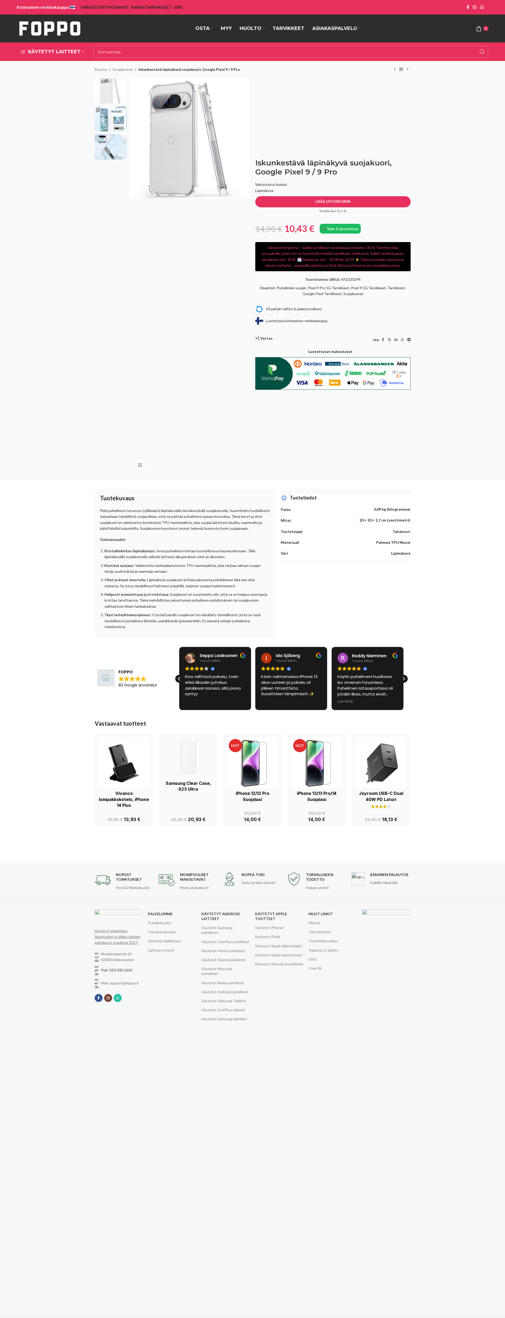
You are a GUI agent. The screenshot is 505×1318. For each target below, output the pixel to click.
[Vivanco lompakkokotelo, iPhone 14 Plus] (124, 762)
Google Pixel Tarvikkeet (322, 293)
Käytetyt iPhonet (269, 927)
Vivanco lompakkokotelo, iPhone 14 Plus (124, 799)
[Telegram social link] (409, 339)
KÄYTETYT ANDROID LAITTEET (220, 916)
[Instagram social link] (474, 7)
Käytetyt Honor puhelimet (223, 950)
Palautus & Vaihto (323, 950)
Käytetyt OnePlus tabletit (223, 1010)
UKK (313, 959)
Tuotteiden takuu (323, 941)
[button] (404, 679)
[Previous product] (395, 69)
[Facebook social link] (468, 7)
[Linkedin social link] (396, 339)
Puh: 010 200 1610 (116, 970)
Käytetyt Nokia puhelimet (222, 982)
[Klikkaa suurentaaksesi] (140, 465)
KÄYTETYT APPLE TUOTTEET (271, 916)
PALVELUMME (160, 914)
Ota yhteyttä (320, 932)
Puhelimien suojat (291, 288)
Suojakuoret (123, 69)
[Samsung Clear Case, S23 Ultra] (188, 757)
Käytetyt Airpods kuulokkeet (279, 964)
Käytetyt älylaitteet (164, 941)
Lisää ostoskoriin (332, 201)
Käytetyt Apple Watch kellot (278, 946)
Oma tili (315, 968)
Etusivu (101, 69)
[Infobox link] (124, 881)
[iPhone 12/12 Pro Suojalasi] (252, 762)
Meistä (314, 923)
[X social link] (389, 339)
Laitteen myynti (161, 950)
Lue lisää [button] (345, 701)
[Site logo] (50, 28)
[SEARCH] (482, 52)
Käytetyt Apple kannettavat (278, 955)
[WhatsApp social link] (481, 7)
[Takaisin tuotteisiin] (401, 69)
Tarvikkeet (396, 288)
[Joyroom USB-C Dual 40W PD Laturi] (380, 762)
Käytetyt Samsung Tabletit (223, 1001)
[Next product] (407, 69)
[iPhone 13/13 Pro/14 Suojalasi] (316, 762)
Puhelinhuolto (159, 923)
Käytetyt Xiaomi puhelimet (223, 959)
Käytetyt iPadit (267, 936)
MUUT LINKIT (321, 914)
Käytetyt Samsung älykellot (224, 1019)
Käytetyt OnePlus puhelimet (225, 941)
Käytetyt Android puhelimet (224, 991)
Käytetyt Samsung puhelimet (216, 930)
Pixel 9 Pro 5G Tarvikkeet (328, 288)
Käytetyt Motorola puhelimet (216, 971)
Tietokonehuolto (162, 932)
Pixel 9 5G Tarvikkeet (368, 288)
